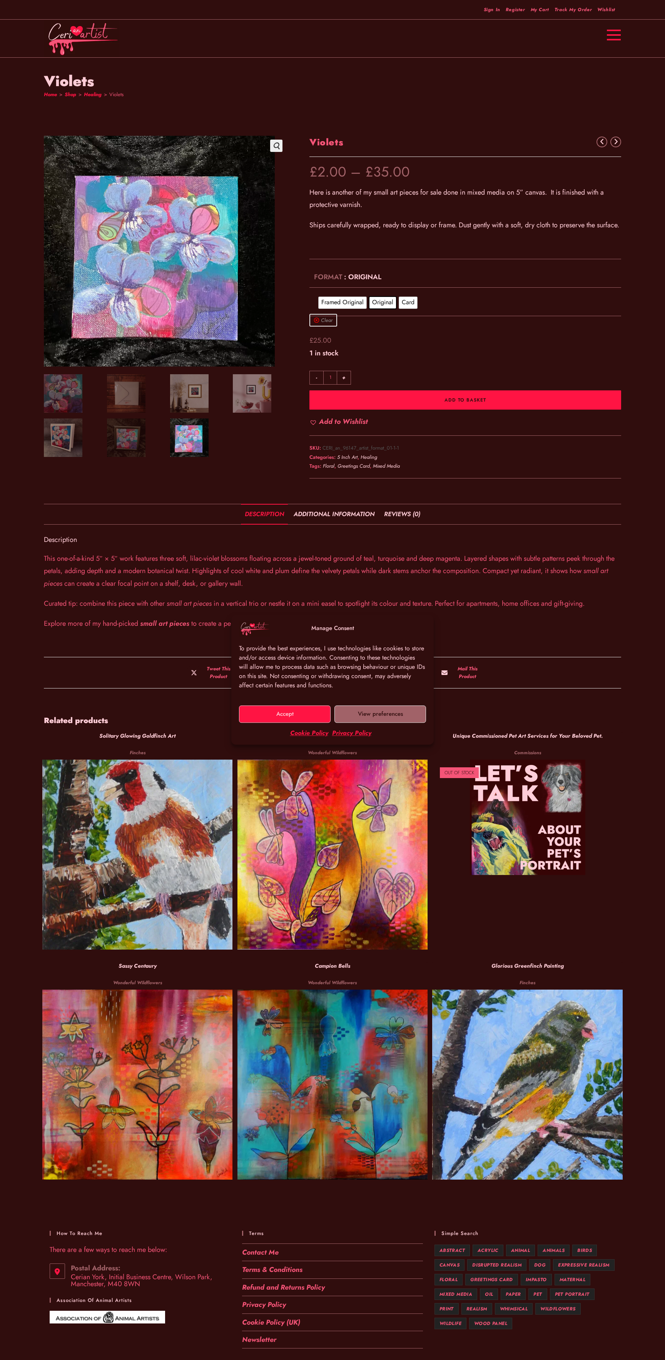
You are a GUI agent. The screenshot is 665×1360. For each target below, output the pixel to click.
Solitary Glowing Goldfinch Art (137, 736)
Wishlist (606, 9)
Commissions (527, 752)
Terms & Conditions (272, 1270)
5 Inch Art (347, 457)
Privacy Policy (351, 732)
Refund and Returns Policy (283, 1287)
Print (446, 1308)
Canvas (449, 1265)
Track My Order (573, 9)
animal (520, 1250)
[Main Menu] (614, 34)
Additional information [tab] (334, 514)
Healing (93, 94)
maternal (572, 1279)
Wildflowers (557, 1308)
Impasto (536, 1279)
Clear (326, 320)
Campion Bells (332, 966)
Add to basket (465, 400)
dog (539, 1265)
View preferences (380, 714)
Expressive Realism (583, 1265)
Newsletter (259, 1340)
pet (537, 1294)
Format (328, 277)
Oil (489, 1294)
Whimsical (514, 1308)
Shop (70, 94)
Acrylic (488, 1250)
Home (50, 94)
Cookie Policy (309, 732)
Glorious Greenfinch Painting (527, 966)
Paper (513, 1294)
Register (515, 9)
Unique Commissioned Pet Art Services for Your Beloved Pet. (528, 736)
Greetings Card (354, 466)
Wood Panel (490, 1323)
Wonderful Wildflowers (332, 752)
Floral (328, 466)
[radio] (342, 302)
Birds (584, 1250)
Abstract (452, 1250)
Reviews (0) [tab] (402, 514)
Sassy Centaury (138, 966)
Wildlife (450, 1323)
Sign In (492, 9)
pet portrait (572, 1294)
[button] (276, 146)
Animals (554, 1250)
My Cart (540, 9)
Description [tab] (264, 514)
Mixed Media (386, 466)
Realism (476, 1308)
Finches (137, 752)
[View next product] (615, 142)
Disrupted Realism (496, 1265)
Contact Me (260, 1252)
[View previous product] (601, 142)
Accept (285, 714)
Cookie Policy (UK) (271, 1322)
